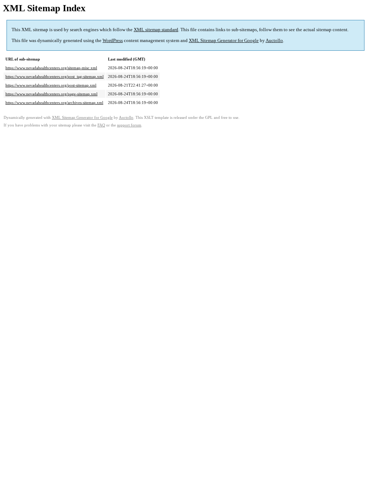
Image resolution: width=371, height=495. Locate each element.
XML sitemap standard (156, 29)
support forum (129, 125)
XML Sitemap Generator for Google (224, 40)
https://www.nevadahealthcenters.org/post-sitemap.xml (50, 85)
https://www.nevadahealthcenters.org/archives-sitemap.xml (54, 102)
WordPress (113, 40)
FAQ (101, 125)
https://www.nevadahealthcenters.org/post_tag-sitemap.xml (54, 76)
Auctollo (274, 40)
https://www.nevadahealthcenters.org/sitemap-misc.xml (51, 68)
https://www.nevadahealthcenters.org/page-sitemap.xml (51, 94)
